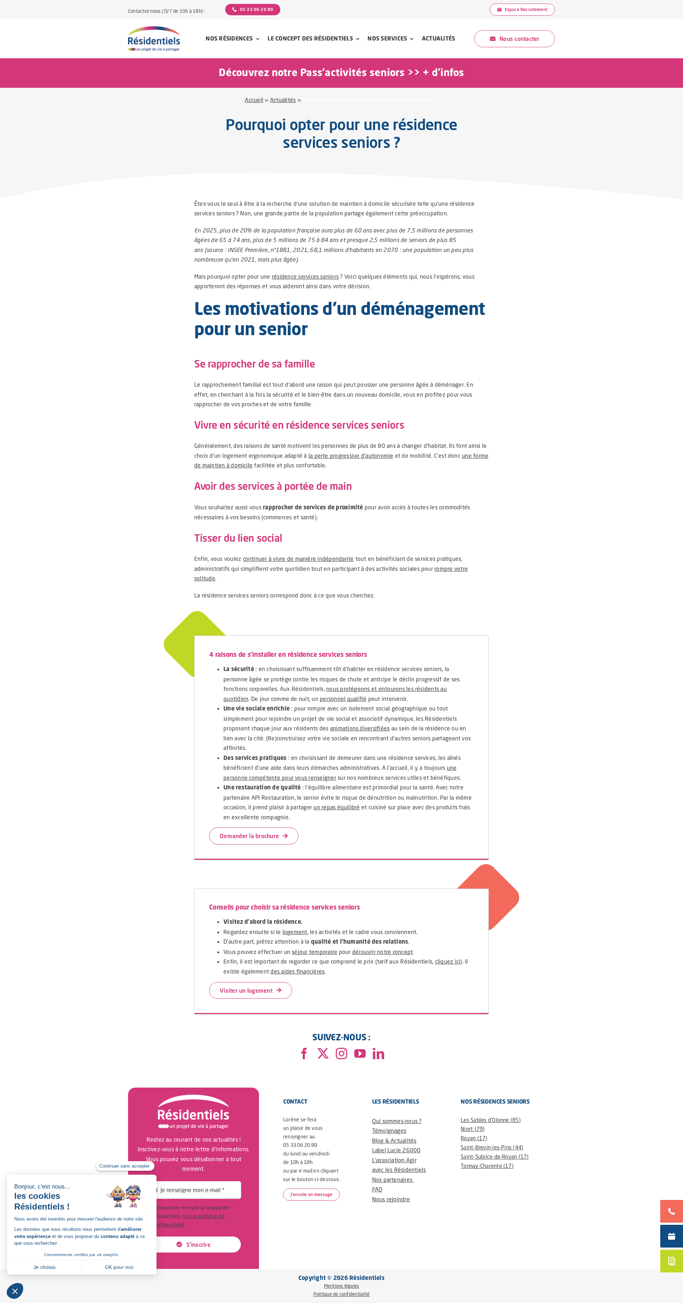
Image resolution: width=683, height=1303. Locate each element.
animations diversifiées (360, 728)
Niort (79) (473, 1129)
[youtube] (360, 1053)
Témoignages (389, 1130)
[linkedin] (378, 1053)
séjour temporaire (314, 951)
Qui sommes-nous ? (397, 1120)
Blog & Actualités (394, 1140)
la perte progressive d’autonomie (350, 455)
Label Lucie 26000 (396, 1150)
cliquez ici (448, 961)
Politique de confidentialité (341, 1294)
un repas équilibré (336, 807)
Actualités (283, 99)
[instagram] (341, 1053)
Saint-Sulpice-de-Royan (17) (495, 1156)
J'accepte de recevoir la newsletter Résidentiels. (192, 1216)
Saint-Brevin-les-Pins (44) (492, 1147)
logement (294, 931)
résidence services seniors (305, 276)
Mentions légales (341, 1286)
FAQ (377, 1189)
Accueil (254, 99)
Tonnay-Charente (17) (487, 1166)
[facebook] (304, 1053)
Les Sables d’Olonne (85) (491, 1120)
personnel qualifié (343, 698)
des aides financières (297, 971)
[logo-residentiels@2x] (154, 29)
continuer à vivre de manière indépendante (298, 558)
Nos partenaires (393, 1179)
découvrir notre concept (382, 951)
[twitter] (323, 1053)
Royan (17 (473, 1138)
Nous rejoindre (391, 1199)
